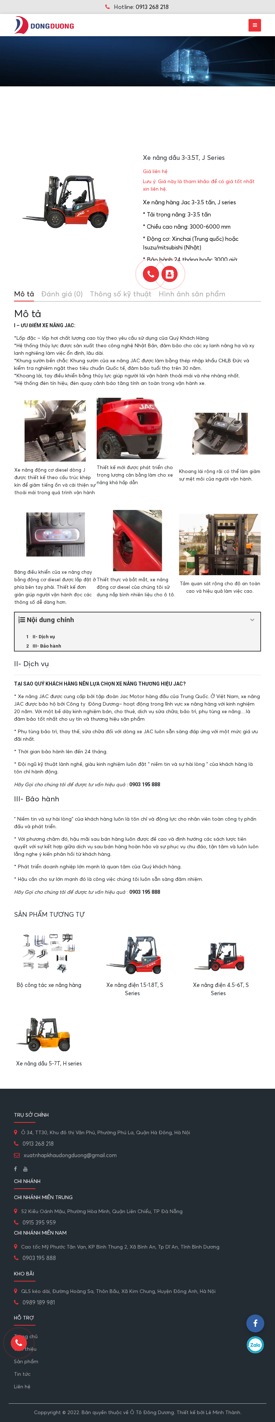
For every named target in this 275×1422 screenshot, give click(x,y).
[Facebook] (15, 1169)
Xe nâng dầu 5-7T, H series (49, 1063)
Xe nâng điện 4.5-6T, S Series (221, 989)
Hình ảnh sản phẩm (192, 294)
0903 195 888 (39, 1258)
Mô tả (24, 294)
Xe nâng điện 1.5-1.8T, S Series (134, 989)
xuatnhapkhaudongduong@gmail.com (69, 1155)
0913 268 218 (152, 7)
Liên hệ (22, 1386)
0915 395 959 (39, 1223)
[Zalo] (255, 1345)
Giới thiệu (25, 1349)
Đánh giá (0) (62, 294)
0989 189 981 (39, 1303)
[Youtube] (25, 1169)
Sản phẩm (26, 1361)
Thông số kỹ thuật (120, 294)
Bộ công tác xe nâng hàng (48, 985)
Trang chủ (26, 1336)
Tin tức (22, 1374)
